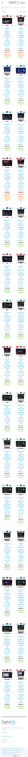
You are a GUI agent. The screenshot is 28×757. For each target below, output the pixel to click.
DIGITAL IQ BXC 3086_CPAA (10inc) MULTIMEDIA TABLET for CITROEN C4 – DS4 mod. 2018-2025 (20, 87)
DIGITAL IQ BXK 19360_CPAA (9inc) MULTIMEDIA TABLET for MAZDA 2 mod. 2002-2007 (7, 505)
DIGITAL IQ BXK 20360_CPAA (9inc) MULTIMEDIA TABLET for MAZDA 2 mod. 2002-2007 (20, 597)
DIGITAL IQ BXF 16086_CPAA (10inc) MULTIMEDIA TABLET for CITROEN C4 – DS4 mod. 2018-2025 (7, 322)
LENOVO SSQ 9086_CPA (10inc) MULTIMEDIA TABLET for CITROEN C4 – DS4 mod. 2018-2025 (20, 368)
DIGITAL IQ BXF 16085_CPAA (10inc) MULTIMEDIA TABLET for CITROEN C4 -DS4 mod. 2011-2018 (20, 322)
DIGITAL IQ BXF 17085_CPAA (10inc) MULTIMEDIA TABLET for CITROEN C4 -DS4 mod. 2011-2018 (20, 414)
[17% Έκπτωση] (7, 20)
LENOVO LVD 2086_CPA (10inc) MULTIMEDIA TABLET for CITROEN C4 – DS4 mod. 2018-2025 (7, 37)
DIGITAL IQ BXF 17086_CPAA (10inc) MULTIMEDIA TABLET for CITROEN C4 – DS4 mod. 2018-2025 (7, 414)
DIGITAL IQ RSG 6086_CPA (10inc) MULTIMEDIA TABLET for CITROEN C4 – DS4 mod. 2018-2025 (7, 229)
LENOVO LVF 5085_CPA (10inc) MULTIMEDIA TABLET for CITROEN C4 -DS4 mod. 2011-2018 (20, 179)
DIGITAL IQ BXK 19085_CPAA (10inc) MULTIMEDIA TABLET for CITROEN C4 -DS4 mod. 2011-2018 (7, 460)
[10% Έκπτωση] (7, 212)
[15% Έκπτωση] (7, 116)
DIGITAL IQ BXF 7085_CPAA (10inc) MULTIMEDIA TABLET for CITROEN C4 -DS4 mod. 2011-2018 (7, 553)
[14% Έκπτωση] (7, 162)
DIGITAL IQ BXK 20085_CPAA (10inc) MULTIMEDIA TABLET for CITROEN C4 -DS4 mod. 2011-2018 (20, 645)
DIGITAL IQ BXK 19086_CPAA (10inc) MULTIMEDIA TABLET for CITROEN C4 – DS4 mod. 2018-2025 (20, 460)
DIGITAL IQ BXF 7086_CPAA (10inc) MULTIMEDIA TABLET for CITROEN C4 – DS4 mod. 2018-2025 (20, 506)
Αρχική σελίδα (5, 7)
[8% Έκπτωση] (7, 351)
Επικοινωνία (5, 732)
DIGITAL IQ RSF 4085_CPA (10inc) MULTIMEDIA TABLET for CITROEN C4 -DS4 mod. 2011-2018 (20, 133)
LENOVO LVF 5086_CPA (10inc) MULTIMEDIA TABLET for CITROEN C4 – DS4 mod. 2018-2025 (7, 179)
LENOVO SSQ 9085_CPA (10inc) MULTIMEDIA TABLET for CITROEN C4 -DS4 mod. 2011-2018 (7, 368)
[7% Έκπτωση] (7, 674)
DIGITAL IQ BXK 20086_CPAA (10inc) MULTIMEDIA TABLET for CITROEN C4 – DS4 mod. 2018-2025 (7, 645)
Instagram (4, 739)
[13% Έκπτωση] (7, 305)
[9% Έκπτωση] (7, 258)
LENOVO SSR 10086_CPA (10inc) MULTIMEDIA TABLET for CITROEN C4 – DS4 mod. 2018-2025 (7, 599)
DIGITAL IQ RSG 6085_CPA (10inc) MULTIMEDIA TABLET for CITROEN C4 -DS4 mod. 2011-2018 (20, 229)
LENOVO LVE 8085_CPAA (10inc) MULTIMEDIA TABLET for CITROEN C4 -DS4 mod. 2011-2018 (20, 275)
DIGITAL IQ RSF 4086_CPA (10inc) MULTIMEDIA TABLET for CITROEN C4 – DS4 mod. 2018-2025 (7, 133)
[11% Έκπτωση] (7, 443)
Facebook (4, 741)
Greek (17, 755)
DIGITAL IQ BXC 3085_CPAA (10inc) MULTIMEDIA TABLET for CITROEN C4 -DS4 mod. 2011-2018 (7, 87)
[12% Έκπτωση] (7, 70)
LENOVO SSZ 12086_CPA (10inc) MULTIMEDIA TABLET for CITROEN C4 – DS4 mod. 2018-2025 (7, 691)
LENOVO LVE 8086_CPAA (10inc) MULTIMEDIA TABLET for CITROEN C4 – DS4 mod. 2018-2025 (7, 275)
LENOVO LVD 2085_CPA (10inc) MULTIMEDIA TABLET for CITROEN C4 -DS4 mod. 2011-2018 (20, 37)
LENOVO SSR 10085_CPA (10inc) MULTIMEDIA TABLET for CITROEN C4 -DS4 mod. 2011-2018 (20, 553)
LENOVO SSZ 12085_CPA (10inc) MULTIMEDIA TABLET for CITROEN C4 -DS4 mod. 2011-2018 (20, 691)
